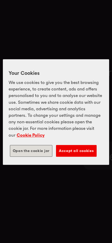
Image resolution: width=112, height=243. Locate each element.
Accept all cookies (76, 151)
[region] (56, 112)
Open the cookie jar (31, 151)
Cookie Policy (31, 135)
